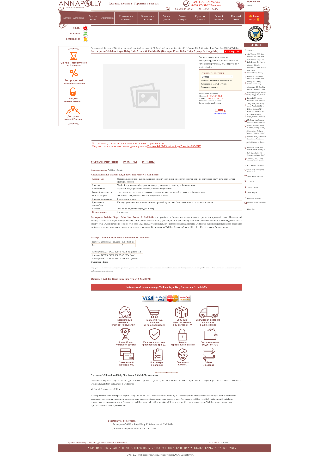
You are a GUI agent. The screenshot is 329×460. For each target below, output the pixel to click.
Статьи (198, 448)
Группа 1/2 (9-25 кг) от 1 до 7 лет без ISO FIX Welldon (213, 48)
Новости (127, 448)
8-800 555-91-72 (200, 5)
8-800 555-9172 (215, 98)
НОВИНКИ (75, 33)
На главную (94, 448)
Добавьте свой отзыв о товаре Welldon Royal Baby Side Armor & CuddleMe (166, 287)
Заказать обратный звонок (210, 103)
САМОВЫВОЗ (73, 39)
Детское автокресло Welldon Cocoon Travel (134, 428)
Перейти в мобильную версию (81, 442)
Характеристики (104, 162)
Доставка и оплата (120, 3)
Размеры (130, 162)
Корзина (253, 1)
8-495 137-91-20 (201, 2)
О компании (112, 448)
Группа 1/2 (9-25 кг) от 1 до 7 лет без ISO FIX (163, 48)
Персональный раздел (150, 448)
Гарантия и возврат (146, 3)
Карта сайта (213, 448)
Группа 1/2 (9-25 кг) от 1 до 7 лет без (122, 48)
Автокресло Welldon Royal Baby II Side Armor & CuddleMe (143, 424)
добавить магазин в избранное (112, 442)
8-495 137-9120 (214, 96)
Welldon (95, 389)
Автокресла (96, 48)
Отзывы (148, 162)
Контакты (229, 448)
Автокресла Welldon (110, 389)
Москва (224, 442)
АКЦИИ (76, 28)
